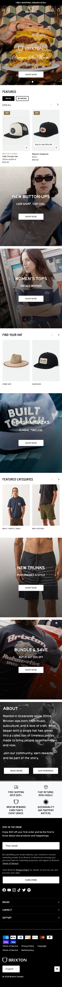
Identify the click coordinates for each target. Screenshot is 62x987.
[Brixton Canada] (31, 10)
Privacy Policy (22, 870)
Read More (16, 771)
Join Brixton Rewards (31, 3)
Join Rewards (45, 771)
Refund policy (28, 950)
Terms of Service (10, 863)
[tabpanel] (31, 133)
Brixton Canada (16, 976)
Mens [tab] (8, 99)
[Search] (10, 10)
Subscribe (31, 880)
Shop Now (31, 443)
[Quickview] (26, 147)
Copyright (41, 946)
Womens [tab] (22, 99)
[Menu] (3, 10)
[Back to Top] (57, 969)
